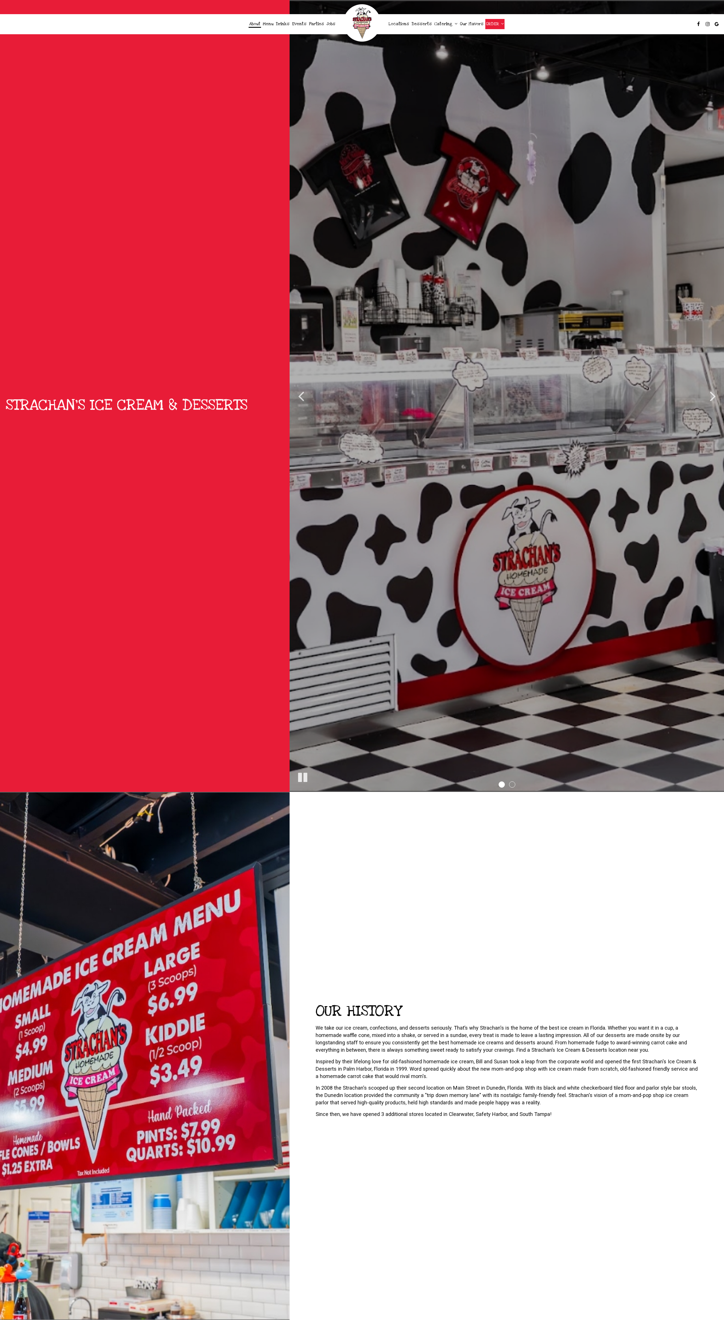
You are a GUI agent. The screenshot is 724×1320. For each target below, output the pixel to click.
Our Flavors (472, 24)
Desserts (421, 24)
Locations (399, 24)
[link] (362, 23)
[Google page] (716, 24)
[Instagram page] (707, 24)
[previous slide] (301, 396)
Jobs (330, 24)
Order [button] (493, 24)
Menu (268, 24)
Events (299, 24)
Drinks (283, 24)
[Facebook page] (698, 24)
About (254, 24)
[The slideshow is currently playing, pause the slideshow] (302, 776)
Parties (316, 24)
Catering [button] (444, 24)
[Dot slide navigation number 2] (512, 784)
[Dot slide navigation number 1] (502, 784)
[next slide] (712, 396)
